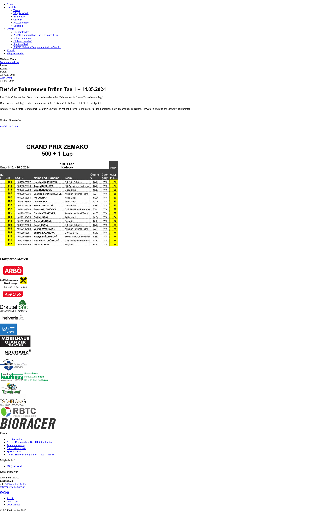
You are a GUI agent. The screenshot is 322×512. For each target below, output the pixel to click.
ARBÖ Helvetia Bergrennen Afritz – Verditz (37, 47)
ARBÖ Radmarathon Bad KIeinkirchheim (35, 35)
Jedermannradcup (22, 38)
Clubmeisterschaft (22, 41)
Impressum (12, 501)
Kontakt (11, 50)
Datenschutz (13, 504)
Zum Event (6, 77)
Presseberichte (21, 22)
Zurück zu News (9, 126)
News (10, 4)
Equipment (19, 16)
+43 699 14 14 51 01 (15, 483)
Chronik (17, 19)
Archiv (10, 498)
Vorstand (18, 25)
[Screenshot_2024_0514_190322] (59, 251)
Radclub (11, 7)
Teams (16, 10)
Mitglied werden (15, 53)
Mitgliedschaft (21, 13)
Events (10, 28)
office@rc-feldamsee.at (12, 486)
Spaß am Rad (20, 44)
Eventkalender (21, 32)
